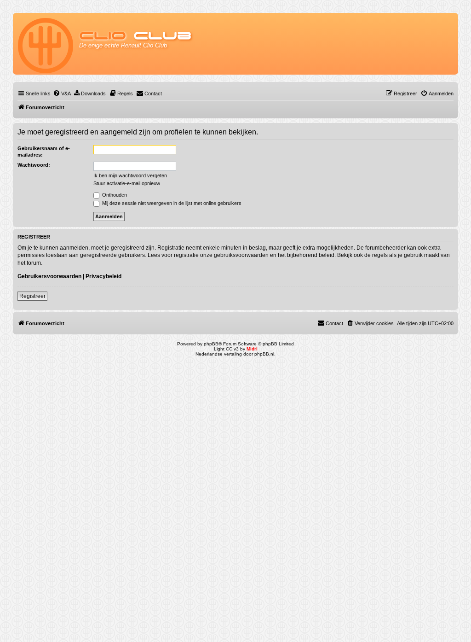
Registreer (32, 296)
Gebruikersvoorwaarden (49, 276)
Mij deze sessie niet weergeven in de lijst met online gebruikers (171, 203)
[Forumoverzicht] (46, 43)
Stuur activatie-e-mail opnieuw (126, 183)
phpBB (211, 343)
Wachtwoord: (33, 165)
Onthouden (114, 195)
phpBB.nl (264, 353)
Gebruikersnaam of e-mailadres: (43, 152)
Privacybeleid (103, 276)
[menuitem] (62, 93)
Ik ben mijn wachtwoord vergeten (130, 175)
